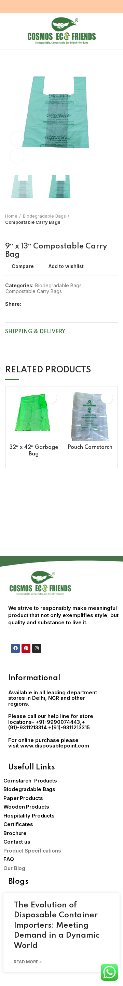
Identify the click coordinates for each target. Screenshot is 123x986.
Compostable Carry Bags (32, 222)
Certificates (18, 824)
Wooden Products (26, 806)
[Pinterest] (26, 648)
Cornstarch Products (30, 780)
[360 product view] (17, 139)
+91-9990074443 (58, 722)
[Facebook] (15, 648)
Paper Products (23, 798)
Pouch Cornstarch (90, 447)
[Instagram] (36, 648)
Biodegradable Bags (44, 216)
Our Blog (14, 868)
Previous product (8, 232)
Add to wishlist (66, 266)
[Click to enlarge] (17, 156)
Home (11, 216)
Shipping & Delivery (35, 332)
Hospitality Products (29, 815)
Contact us (16, 841)
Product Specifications (32, 850)
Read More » (28, 961)
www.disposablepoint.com (54, 745)
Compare (23, 266)
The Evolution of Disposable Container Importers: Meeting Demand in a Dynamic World (56, 925)
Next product (22, 232)
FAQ (8, 859)
